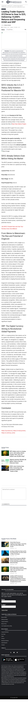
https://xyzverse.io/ (6, 430)
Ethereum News (4, 619)
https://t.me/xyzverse (19, 430)
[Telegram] (18, 441)
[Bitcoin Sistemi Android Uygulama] (8, 661)
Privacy (3, 638)
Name (3, 599)
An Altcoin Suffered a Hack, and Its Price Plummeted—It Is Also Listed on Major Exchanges (18, 553)
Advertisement (4, 642)
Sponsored (10, 5)
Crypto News (4, 5)
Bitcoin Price (4, 623)
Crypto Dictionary (5, 632)
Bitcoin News (4, 617)
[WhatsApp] (12, 441)
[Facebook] (5, 441)
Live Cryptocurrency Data (6, 625)
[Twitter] (9, 441)
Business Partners (5, 640)
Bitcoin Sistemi (8, 25)
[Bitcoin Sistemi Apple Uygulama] (19, 661)
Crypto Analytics (4, 621)
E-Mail (3, 604)
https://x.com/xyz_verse (8, 433)
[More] (22, 441)
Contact (3, 644)
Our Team (3, 634)
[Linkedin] (15, 441)
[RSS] (11, 652)
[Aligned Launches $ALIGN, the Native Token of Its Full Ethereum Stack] (5, 461)
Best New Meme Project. (19, 124)
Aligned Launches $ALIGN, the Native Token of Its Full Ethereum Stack (18, 461)
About (2, 636)
